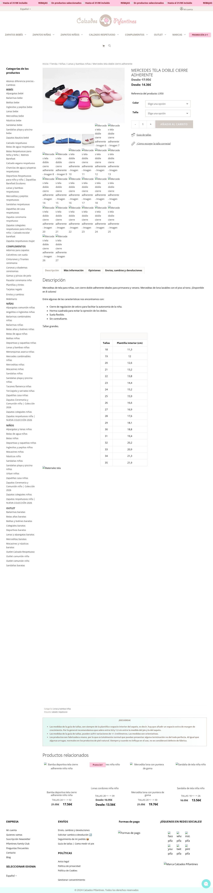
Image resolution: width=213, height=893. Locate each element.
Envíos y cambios (15, 294)
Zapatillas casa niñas (17, 395)
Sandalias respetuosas (18, 204)
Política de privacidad (69, 866)
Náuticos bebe (13, 120)
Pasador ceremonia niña (19, 280)
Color (136, 102)
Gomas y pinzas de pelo (18, 275)
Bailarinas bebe (14, 97)
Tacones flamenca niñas (18, 386)
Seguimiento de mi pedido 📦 (73, 839)
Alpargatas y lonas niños (19, 429)
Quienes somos (14, 834)
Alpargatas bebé (14, 93)
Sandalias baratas (15, 565)
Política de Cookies (67, 870)
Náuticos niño (13, 456)
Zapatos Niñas (42, 34)
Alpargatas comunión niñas (20, 307)
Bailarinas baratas (15, 512)
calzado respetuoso (60, 712)
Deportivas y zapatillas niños (21, 442)
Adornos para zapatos (17, 250)
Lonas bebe (12, 111)
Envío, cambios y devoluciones (74, 830)
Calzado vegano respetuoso (20, 163)
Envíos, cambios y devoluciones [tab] (123, 270)
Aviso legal (63, 861)
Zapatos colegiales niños (19, 494)
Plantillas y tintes (15, 284)
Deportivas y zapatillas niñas (21, 342)
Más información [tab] (74, 270)
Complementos (134, 34)
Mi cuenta (188, 9)
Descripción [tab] (52, 270)
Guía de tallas (144, 134)
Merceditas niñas (15, 364)
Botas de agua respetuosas (20, 146)
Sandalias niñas (14, 373)
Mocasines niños (15, 451)
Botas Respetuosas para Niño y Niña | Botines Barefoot (18, 155)
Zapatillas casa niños (17, 478)
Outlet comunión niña (17, 556)
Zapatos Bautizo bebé (17, 137)
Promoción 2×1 (200, 34)
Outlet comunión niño (17, 560)
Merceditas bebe (15, 115)
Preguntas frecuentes (17, 848)
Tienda (53, 63)
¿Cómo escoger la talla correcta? (154, 143)
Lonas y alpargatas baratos (20, 534)
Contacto (10, 852)
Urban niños (12, 473)
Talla (135, 112)
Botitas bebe (12, 102)
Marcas (177, 34)
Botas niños (12, 438)
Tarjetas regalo (14, 289)
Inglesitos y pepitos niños (19, 447)
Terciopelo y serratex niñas (20, 390)
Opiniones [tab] (94, 270)
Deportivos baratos (16, 530)
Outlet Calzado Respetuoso (20, 551)
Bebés (9, 89)
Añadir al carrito (174, 124)
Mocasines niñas (15, 369)
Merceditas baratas (16, 539)
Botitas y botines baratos (19, 521)
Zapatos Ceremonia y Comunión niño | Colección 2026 (20, 486)
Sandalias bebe (14, 124)
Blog (8, 857)
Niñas (62, 63)
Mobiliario (11, 299)
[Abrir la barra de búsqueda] (109, 45)
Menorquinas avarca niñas (20, 351)
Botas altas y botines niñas (20, 329)
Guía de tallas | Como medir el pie (76, 843)
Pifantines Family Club (17, 843)
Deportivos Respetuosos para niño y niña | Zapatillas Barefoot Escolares (21, 179)
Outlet (158, 34)
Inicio (45, 63)
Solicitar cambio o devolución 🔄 (75, 834)
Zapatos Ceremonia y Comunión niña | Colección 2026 (20, 403)
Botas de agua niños (16, 433)
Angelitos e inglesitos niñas (20, 311)
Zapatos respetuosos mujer (20, 240)
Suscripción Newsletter (18, 839)
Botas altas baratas (16, 516)
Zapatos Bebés (14, 34)
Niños (10, 425)
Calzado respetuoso (102, 34)
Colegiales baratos (15, 525)
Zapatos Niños (70, 34)
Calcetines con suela (17, 254)
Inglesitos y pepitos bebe (19, 106)
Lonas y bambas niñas (79, 63)
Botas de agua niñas (16, 333)
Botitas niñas (13, 338)
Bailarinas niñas (14, 324)
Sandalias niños (14, 460)
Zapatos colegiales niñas (19, 411)
